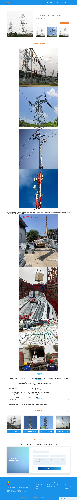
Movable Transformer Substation (51, 486)
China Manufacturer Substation (40, 404)
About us (67, 2)
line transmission (50, 488)
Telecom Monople (38, 484)
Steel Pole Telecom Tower (28, 404)
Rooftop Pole (11, 404)
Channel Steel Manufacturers (53, 490)
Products (44, 2)
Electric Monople (37, 486)
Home (37, 2)
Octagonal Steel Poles (18, 404)
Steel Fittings (36, 488)
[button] (67, 411)
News (51, 2)
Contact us (59, 2)
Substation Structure (38, 490)
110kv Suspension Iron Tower (53, 484)
